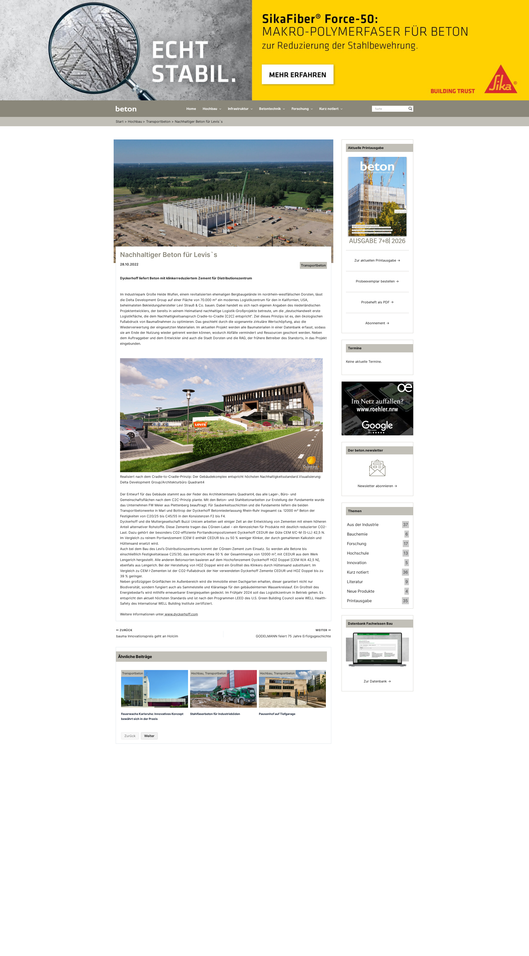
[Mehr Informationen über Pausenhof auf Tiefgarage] (292, 689)
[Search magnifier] (410, 109)
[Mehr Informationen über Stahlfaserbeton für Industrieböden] (223, 689)
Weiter (149, 736)
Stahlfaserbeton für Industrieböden (215, 714)
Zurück (130, 736)
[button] (219, 108)
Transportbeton (313, 265)
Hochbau (197, 673)
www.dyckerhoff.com (181, 614)
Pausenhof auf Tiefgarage (277, 714)
